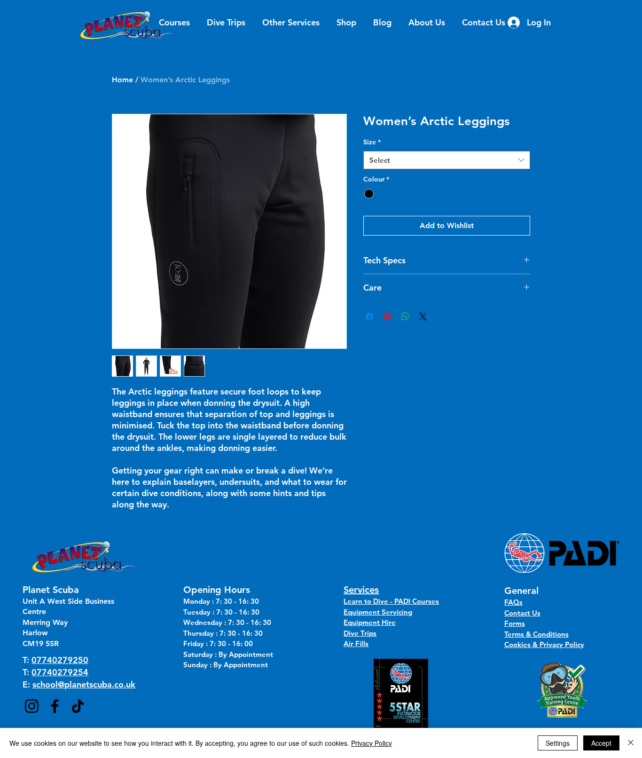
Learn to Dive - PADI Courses (391, 601)
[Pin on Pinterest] (387, 316)
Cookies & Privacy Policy (544, 644)
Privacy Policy (371, 743)
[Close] (630, 742)
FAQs (513, 602)
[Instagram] (32, 706)
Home (122, 79)
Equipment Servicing (378, 612)
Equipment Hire (370, 622)
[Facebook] (55, 706)
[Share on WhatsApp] (405, 316)
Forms (514, 623)
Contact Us (522, 612)
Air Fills (356, 643)
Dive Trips (360, 633)
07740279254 (59, 672)
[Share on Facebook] (369, 316)
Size (372, 142)
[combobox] (446, 160)
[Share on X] (423, 316)
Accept (601, 743)
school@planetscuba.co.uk (83, 684)
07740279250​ (59, 660)
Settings (558, 743)
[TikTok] (78, 706)
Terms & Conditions (536, 634)
